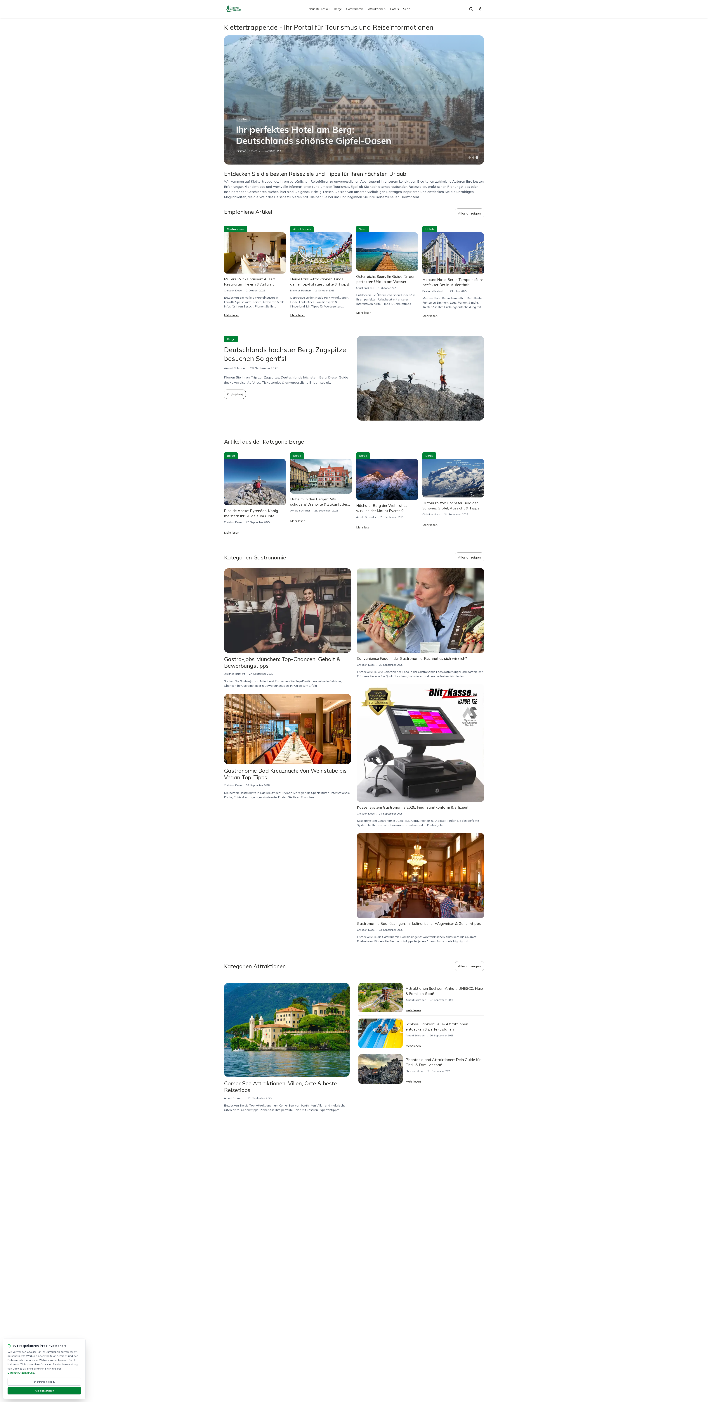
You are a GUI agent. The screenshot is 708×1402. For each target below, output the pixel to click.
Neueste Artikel (318, 9)
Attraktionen (377, 9)
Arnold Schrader (300, 510)
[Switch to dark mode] (480, 9)
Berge (338, 9)
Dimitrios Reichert (246, 151)
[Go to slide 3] (477, 157)
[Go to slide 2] (473, 157)
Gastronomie (355, 9)
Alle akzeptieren (44, 1390)
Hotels (394, 9)
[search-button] (471, 9)
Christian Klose (233, 290)
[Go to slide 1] (469, 157)
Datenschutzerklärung (21, 1372)
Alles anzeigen (469, 213)
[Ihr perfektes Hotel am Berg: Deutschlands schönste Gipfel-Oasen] (354, 100)
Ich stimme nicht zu (44, 1381)
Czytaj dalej (235, 394)
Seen (406, 9)
